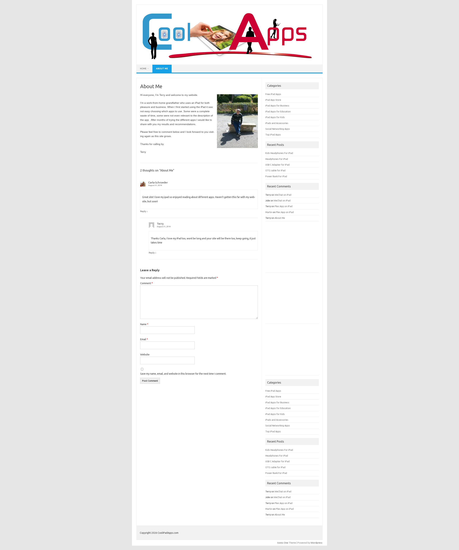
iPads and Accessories (276, 123)
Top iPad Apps (273, 134)
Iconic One (282, 542)
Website (145, 354)
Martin (268, 212)
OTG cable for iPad (275, 170)
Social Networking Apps (277, 129)
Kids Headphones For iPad (279, 153)
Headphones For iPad (276, 159)
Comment (146, 283)
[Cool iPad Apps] (225, 58)
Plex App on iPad (283, 206)
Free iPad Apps (273, 94)
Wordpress (316, 542)
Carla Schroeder (158, 182)
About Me (162, 68)
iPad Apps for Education (278, 111)
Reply (143, 211)
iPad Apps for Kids (275, 117)
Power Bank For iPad (276, 176)
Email (144, 339)
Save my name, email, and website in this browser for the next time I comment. (183, 373)
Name (144, 324)
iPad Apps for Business (277, 105)
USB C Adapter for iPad (277, 164)
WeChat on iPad (283, 194)
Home (143, 68)
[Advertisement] (292, 248)
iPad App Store (273, 100)
